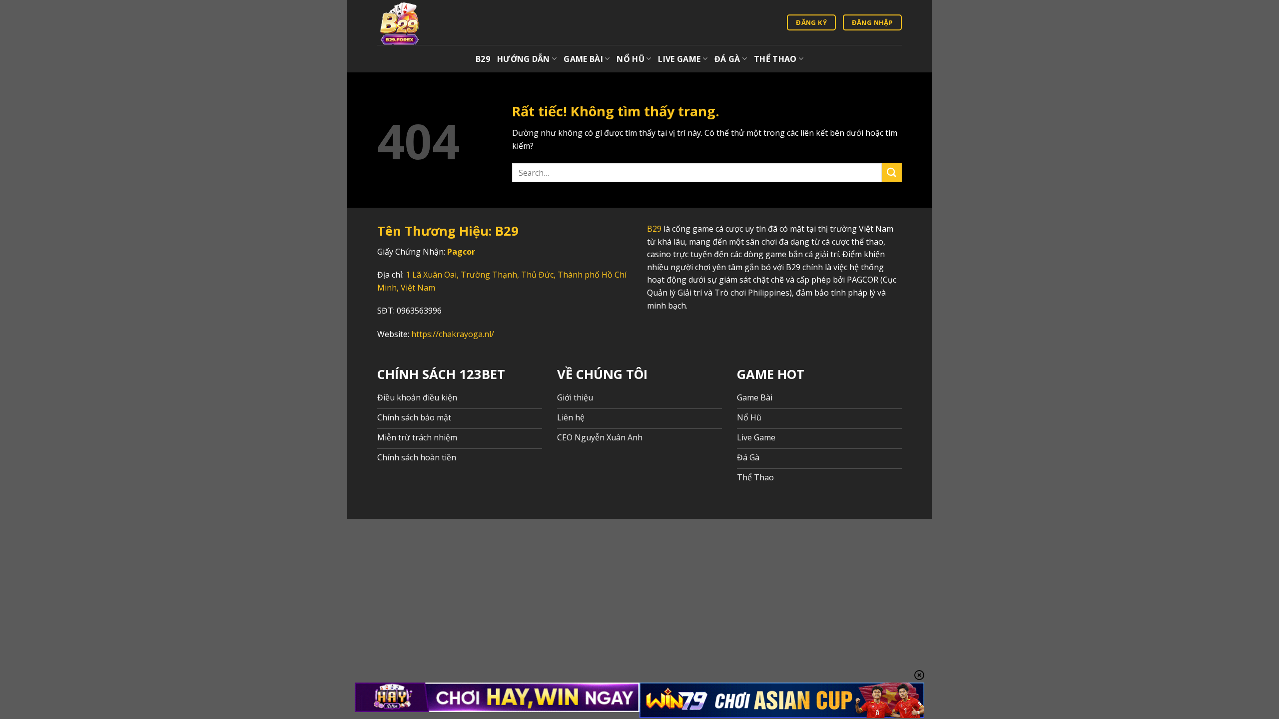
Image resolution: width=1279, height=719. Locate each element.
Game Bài (583, 58)
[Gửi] (892, 172)
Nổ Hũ (630, 58)
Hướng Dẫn (523, 58)
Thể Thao (775, 58)
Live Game (679, 58)
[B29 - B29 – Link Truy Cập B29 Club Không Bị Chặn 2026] (413, 22)
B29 (483, 58)
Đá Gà (727, 58)
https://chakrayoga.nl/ (452, 334)
